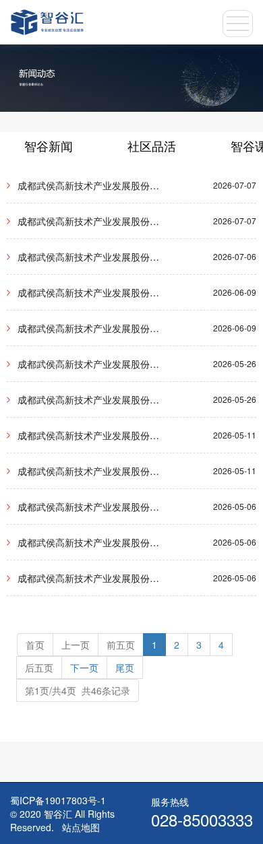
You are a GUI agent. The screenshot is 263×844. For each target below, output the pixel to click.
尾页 (124, 667)
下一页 (84, 667)
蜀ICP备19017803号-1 (58, 800)
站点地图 (81, 827)
